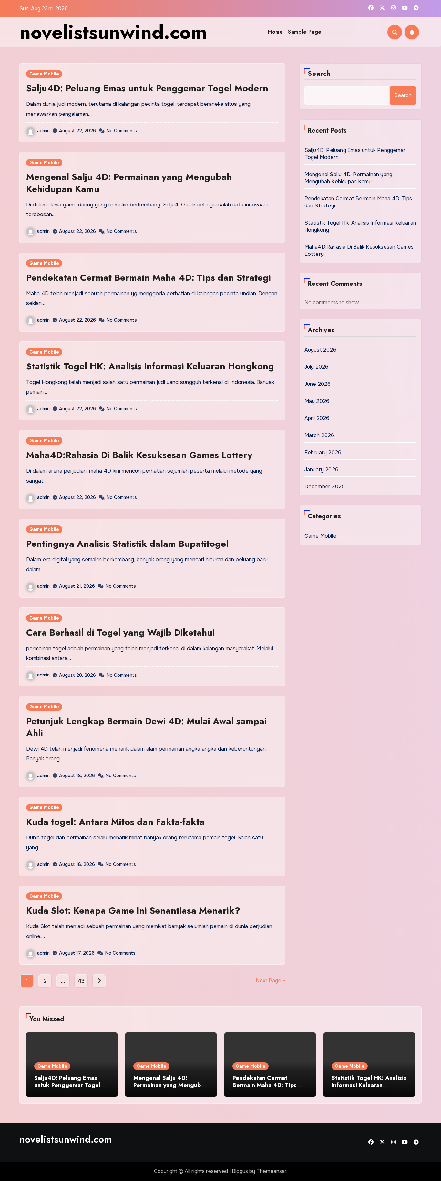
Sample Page (305, 31)
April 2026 (317, 418)
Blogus (240, 1171)
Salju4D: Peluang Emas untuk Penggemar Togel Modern (147, 88)
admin (43, 131)
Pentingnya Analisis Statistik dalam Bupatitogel (127, 543)
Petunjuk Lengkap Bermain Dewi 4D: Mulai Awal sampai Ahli (146, 727)
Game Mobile (44, 74)
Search (319, 73)
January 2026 (321, 469)
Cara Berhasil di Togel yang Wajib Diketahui (120, 632)
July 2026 (316, 367)
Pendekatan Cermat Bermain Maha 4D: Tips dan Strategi (148, 277)
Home (275, 31)
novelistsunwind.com (113, 32)
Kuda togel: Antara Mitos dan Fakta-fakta (115, 821)
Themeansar (271, 1171)
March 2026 (319, 435)
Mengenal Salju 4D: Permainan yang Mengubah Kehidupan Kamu (129, 182)
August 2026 (320, 349)
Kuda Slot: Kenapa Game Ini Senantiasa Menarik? (133, 910)
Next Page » (270, 980)
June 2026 (317, 384)
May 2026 (317, 401)
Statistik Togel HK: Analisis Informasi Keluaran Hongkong (150, 366)
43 (80, 981)
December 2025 (324, 486)
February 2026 (323, 452)
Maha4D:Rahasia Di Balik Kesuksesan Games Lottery (139, 455)
